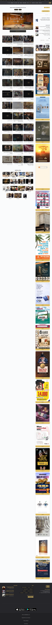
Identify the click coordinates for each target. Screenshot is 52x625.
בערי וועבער (29, 191)
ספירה (14, 184)
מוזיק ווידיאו (18, 198)
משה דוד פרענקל (16, 9)
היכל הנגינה (20, 9)
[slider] (17, 28)
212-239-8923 (43, 590)
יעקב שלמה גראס (22, 191)
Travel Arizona (26, 623)
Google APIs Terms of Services (26, 617)
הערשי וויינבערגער (6, 184)
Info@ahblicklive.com (47, 591)
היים (32, 587)
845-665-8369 (48, 590)
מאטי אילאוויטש (14, 177)
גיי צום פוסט (18, 31)
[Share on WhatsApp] (28, 597)
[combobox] (43, 15)
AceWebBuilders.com (27, 614)
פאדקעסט (14, 191)
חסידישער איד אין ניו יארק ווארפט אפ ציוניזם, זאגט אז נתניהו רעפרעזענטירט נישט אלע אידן (9, 591)
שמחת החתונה (6, 177)
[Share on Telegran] (29, 597)
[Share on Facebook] (31, 597)
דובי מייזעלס (6, 191)
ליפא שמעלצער (29, 177)
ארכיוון (29, 587)
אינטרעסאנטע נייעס (22, 177)
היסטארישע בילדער (24, 587)
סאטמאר (26, 198)
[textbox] (43, 15)
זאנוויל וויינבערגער (29, 184)
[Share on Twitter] (32, 597)
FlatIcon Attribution (25, 620)
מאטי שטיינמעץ (21, 184)
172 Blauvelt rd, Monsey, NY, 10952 (45, 592)
